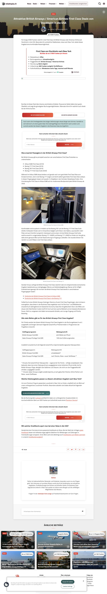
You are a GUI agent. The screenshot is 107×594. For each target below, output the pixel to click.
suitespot (38, 398)
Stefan (52, 29)
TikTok (89, 583)
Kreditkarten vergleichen (78, 4)
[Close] (83, 581)
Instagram (90, 581)
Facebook (89, 579)
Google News (90, 585)
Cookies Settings (67, 586)
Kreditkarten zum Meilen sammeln (74, 435)
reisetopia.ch (11, 3)
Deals (53, 14)
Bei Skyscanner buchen (38, 115)
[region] (47, 584)
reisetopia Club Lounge (45, 494)
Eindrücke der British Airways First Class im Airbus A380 (42, 296)
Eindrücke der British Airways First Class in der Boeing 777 (43, 298)
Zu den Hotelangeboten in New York (33, 393)
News (29, 3)
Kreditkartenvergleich (35, 437)
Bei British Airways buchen (69, 115)
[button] (6, 584)
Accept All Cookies (68, 582)
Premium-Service (71, 400)
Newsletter (89, 577)
